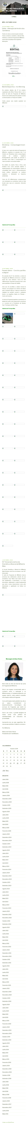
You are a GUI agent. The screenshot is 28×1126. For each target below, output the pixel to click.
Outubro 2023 (6, 882)
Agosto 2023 (6, 888)
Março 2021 (5, 982)
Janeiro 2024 (6, 872)
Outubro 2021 (6, 959)
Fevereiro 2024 (6, 869)
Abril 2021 (5, 979)
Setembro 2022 (6, 924)
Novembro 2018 (7, 1072)
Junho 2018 (5, 1085)
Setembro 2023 (6, 885)
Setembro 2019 (6, 1040)
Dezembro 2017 (6, 1104)
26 (17, 763)
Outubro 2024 (6, 843)
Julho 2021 (5, 969)
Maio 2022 (5, 937)
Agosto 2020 (6, 1004)
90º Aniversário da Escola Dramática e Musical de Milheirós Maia (13, 564)
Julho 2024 (5, 853)
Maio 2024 (5, 860)
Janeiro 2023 (6, 911)
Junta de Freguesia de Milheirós (13, 10)
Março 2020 (5, 1020)
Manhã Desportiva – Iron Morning (13, 87)
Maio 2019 (5, 1052)
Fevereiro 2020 (6, 1024)
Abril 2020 (5, 1017)
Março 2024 (5, 866)
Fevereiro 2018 (6, 1098)
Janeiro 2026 (6, 795)
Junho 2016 (5, 1110)
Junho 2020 (5, 1011)
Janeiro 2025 (6, 834)
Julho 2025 (5, 815)
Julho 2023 (5, 892)
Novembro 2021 (6, 956)
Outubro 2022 (6, 921)
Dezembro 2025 (6, 798)
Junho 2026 (5, 782)
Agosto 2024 (6, 850)
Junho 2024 (5, 856)
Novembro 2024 (7, 840)
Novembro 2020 (7, 995)
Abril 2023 (5, 901)
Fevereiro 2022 (6, 946)
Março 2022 (5, 943)
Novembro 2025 (7, 802)
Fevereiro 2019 (6, 1062)
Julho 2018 (5, 1081)
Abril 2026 (5, 789)
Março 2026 (5, 792)
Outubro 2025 (6, 805)
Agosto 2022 (6, 927)
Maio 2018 (5, 1088)
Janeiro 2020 (6, 1027)
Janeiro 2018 (6, 1101)
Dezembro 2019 (6, 1030)
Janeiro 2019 (6, 1065)
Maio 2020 (5, 1014)
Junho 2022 (5, 934)
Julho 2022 (5, 930)
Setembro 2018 (6, 1078)
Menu (14, 16)
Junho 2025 (5, 818)
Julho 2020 (5, 1008)
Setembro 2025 (6, 808)
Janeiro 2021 (6, 988)
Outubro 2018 (6, 1075)
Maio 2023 (5, 898)
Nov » (7, 770)
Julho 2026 (5, 779)
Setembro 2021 (6, 962)
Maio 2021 (5, 975)
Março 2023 (5, 905)
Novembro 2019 (7, 1033)
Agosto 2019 (6, 1043)
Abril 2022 (5, 940)
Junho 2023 (5, 895)
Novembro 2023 (7, 879)
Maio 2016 (5, 1114)
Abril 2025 (5, 824)
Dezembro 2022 (6, 914)
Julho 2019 (5, 1046)
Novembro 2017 (7, 1107)
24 (10, 763)
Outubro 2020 (6, 998)
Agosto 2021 (6, 966)
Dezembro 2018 (6, 1069)
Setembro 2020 (6, 1001)
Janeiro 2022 (6, 950)
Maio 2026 (5, 786)
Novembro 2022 (7, 917)
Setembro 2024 (6, 847)
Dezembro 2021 (6, 953)
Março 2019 (5, 1059)
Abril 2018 (5, 1091)
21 (24, 760)
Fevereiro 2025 (6, 831)
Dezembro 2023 (6, 876)
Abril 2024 (5, 863)
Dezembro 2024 (6, 837)
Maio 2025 (5, 821)
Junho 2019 (5, 1049)
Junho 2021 (5, 972)
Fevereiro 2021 (6, 985)
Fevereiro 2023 (6, 908)
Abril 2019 (5, 1056)
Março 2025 (5, 827)
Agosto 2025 (6, 811)
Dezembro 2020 (6, 991)
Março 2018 (5, 1094)
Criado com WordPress (8, 1122)
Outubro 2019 (6, 1036)
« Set (3, 770)
